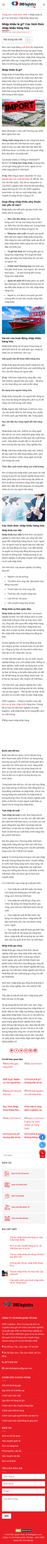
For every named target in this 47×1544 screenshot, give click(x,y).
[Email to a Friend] (26, 1051)
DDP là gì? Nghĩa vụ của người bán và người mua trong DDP (13, 1081)
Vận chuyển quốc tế (20, 1207)
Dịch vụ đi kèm (17, 1196)
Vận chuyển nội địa (19, 1218)
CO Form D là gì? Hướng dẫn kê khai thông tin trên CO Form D (12, 1136)
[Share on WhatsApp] (12, 1051)
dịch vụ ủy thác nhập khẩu (14, 704)
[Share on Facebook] (16, 1051)
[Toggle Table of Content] (26, 40)
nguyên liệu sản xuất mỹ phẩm (16, 179)
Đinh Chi (25, 32)
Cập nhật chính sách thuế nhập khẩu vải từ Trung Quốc (27, 1281)
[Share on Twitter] (21, 1051)
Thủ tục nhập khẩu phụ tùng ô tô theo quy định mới (27, 1255)
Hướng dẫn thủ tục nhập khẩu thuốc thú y (26, 1264)
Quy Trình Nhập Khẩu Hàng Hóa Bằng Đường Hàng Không (12, 1109)
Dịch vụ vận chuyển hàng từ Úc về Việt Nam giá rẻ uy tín (26, 1247)
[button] (3, 4)
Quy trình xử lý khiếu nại (13, 1390)
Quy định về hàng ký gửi (13, 1400)
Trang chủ (6, 15)
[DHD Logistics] (23, 4)
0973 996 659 (11, 1362)
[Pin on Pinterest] (30, 1051)
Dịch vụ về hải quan (20, 1173)
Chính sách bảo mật (11, 1395)
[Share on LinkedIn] (35, 1051)
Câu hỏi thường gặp (11, 1385)
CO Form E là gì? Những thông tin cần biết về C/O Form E (32, 1136)
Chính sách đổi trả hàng (13, 1410)
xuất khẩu (25, 47)
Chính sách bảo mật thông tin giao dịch (20, 1421)
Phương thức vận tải (11, 1451)
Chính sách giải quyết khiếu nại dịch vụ (20, 1416)
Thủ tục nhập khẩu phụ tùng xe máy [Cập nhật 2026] (26, 1238)
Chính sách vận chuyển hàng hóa (17, 1406)
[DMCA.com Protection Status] (23, 1530)
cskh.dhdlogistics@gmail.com (18, 1368)
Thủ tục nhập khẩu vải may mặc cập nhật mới (26, 1273)
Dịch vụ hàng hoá (19, 1185)
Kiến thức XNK (20, 15)
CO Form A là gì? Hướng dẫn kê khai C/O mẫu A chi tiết (33, 1081)
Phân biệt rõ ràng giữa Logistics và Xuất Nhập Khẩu (33, 1109)
